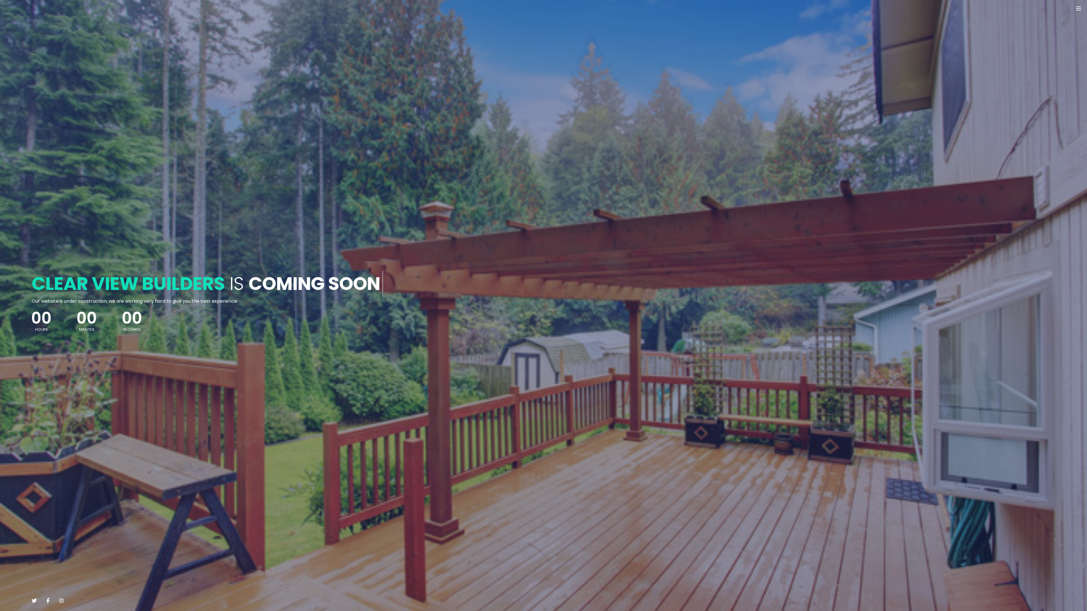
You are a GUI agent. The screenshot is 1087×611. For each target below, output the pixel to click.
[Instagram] (61, 600)
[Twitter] (34, 600)
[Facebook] (48, 600)
